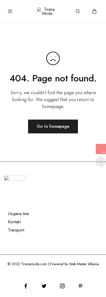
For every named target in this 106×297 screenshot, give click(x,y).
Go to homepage (53, 126)
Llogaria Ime (18, 214)
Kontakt (14, 222)
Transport (16, 230)
